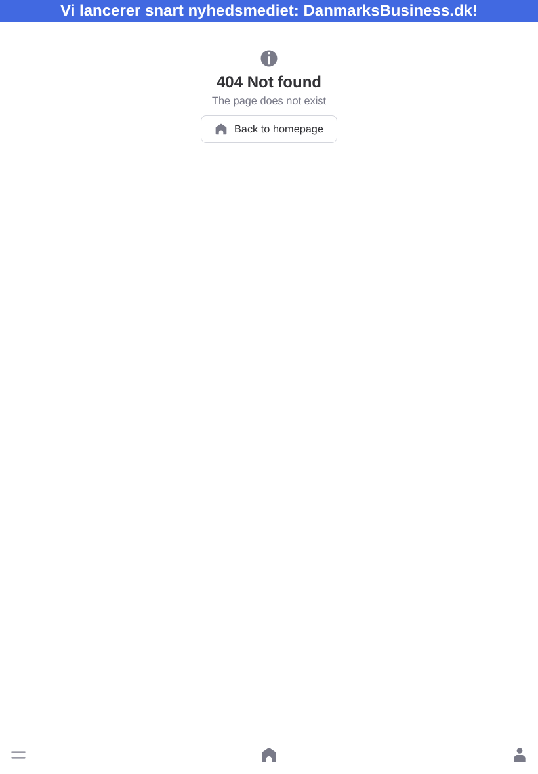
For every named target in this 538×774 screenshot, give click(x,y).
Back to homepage (278, 129)
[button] (18, 755)
